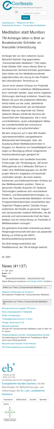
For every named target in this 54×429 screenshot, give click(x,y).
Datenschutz (21, 399)
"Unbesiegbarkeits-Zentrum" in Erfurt (17, 319)
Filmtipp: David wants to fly (13, 322)
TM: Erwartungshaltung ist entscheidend (18, 347)
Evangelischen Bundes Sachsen (19, 383)
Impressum (8, 399)
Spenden (43, 399)
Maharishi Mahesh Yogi (36, 278)
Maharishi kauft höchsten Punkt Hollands (19, 343)
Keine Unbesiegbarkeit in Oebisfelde (17, 311)
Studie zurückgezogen (11, 315)
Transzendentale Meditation (34, 25)
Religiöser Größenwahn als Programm (18, 292)
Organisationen (8, 22)
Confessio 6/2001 (36, 281)
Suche (6, 404)
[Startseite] (7, 5)
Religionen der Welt (25, 22)
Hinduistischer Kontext (11, 25)
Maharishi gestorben (10, 326)
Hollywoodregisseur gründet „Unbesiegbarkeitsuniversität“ (26, 334)
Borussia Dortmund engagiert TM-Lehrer (19, 308)
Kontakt (33, 399)
